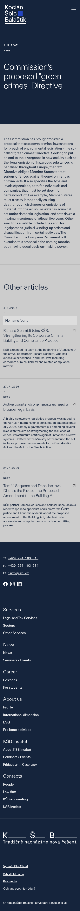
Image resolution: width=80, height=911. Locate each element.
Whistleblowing (13, 874)
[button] (73, 9)
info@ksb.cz (18, 573)
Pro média (10, 881)
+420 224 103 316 (23, 558)
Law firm (9, 792)
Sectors (9, 625)
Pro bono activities (17, 729)
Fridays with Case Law (20, 764)
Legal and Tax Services (20, 618)
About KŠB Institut (17, 749)
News (7, 653)
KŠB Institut (12, 807)
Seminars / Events (17, 660)
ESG (6, 722)
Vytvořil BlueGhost (15, 866)
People (8, 784)
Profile (8, 707)
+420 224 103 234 (23, 565)
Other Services (14, 633)
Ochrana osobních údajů (19, 888)
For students (12, 687)
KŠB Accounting (15, 799)
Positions (10, 680)
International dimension (21, 715)
